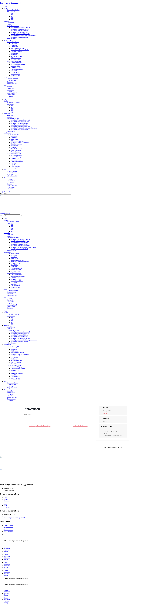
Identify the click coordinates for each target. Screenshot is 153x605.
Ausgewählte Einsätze (13, 10)
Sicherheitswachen (16, 58)
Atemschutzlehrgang (16, 62)
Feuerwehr (7, 21)
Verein (5, 77)
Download (10, 96)
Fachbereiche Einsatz (13, 42)
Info (5, 85)
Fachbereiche (7, 40)
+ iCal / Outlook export (80, 426)
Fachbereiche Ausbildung (14, 61)
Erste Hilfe (14, 70)
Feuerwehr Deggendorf (10, 3)
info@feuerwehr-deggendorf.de (113, 435)
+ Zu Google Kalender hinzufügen (39, 426)
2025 (12, 13)
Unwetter (9, 91)
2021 (12, 19)
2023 (12, 16)
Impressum (7, 548)
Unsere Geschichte (12, 78)
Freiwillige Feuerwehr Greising (19, 32)
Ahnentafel (10, 82)
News (5, 6)
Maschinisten (14, 53)
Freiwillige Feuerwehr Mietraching (20, 34)
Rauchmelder (11, 88)
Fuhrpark (9, 24)
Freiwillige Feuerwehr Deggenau (20, 29)
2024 (12, 14)
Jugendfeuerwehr (15, 72)
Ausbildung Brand (16, 67)
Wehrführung (11, 22)
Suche (1, 193)
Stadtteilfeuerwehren (13, 26)
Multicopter (14, 54)
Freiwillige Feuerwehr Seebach (19, 37)
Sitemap (6, 551)
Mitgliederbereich (12, 83)
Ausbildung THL (15, 66)
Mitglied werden (11, 38)
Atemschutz (14, 43)
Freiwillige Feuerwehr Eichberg (19, 30)
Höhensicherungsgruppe (17, 48)
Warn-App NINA (12, 93)
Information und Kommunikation (20, 50)
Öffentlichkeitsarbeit (16, 56)
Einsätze (6, 8)
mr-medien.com (10, 544)
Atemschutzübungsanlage (18, 64)
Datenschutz (7, 550)
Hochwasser (10, 90)
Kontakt (6, 547)
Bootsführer (14, 45)
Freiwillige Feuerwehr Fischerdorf (20, 27)
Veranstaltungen (15, 59)
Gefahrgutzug (14, 46)
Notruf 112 (10, 86)
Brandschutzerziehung (17, 69)
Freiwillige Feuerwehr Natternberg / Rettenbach (24, 35)
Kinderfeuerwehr (15, 74)
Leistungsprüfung (15, 75)
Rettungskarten (11, 94)
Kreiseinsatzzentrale (16, 51)
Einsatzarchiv (11, 11)
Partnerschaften (11, 80)
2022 (12, 18)
